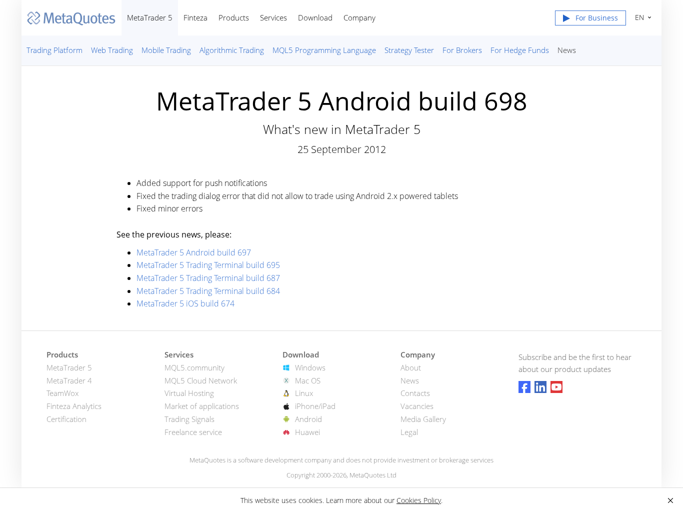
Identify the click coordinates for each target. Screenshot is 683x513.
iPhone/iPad (315, 406)
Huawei (307, 432)
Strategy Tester (409, 50)
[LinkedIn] (540, 387)
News (567, 50)
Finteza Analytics (74, 406)
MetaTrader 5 (149, 17)
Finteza (196, 17)
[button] (591, 20)
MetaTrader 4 (69, 381)
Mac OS (307, 381)
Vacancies (417, 406)
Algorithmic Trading (232, 50)
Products (233, 17)
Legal (409, 432)
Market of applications (201, 406)
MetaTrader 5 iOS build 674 (185, 303)
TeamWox (62, 393)
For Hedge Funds (519, 50)
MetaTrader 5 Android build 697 (193, 252)
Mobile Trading (166, 50)
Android (308, 419)
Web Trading (112, 50)
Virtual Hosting (189, 393)
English (638, 17)
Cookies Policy (418, 500)
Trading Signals (189, 419)
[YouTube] (556, 387)
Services (273, 17)
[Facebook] (524, 387)
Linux (304, 393)
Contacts (415, 393)
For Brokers (462, 50)
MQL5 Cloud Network (200, 381)
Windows (310, 367)
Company (360, 17)
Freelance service (193, 432)
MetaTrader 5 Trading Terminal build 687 (208, 278)
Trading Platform (54, 50)
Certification (66, 419)
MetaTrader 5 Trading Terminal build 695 (208, 265)
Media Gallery (423, 419)
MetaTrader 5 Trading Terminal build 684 (208, 291)
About (410, 367)
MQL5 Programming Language (324, 50)
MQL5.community (194, 367)
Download (315, 17)
